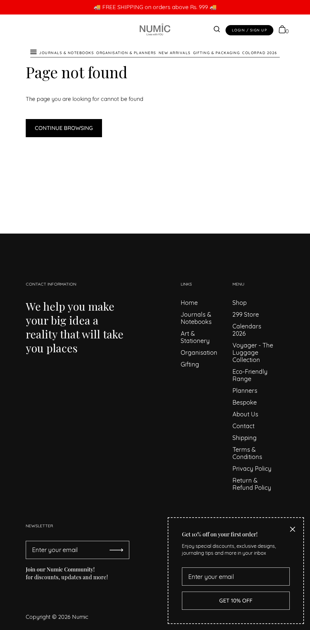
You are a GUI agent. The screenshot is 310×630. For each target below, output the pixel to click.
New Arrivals (175, 52)
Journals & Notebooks (66, 52)
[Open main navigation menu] (33, 51)
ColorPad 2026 (259, 52)
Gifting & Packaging (216, 52)
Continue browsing (64, 127)
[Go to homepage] (155, 30)
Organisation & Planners (126, 52)
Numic (80, 616)
